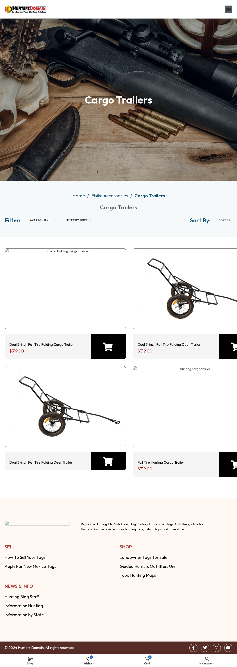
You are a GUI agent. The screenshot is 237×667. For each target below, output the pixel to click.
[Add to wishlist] (64, 315)
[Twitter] (205, 648)
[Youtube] (228, 648)
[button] (228, 9)
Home (79, 195)
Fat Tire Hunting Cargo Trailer (160, 462)
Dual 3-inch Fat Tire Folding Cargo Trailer (41, 344)
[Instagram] (217, 648)
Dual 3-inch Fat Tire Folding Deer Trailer (169, 344)
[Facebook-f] (193, 648)
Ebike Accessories (110, 195)
